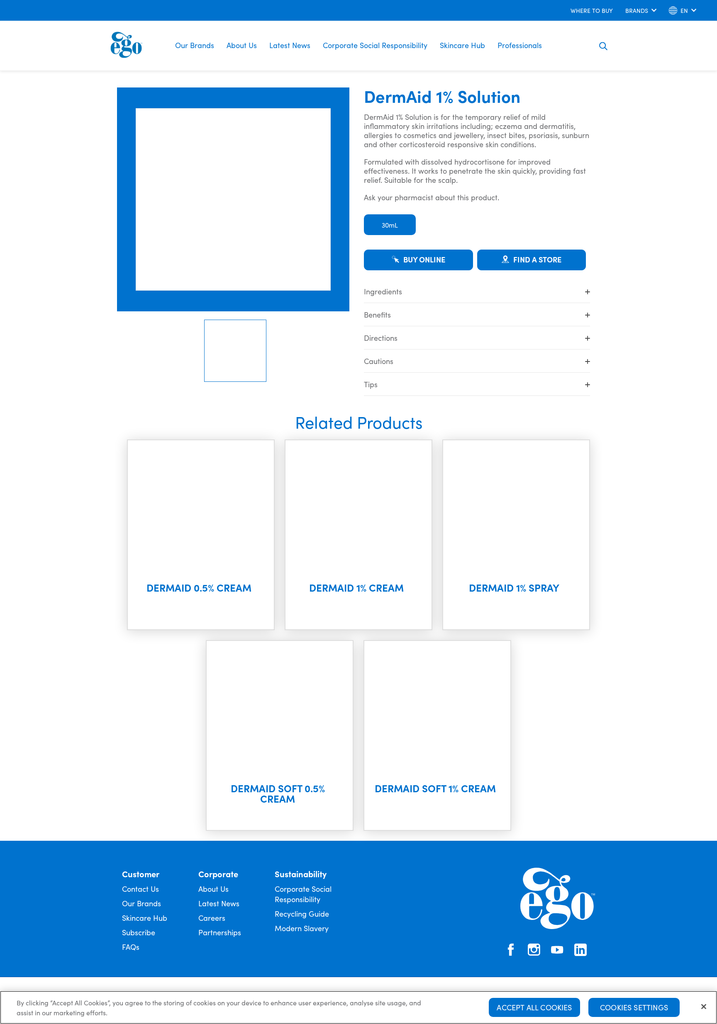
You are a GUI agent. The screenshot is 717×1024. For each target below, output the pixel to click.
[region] (358, 1007)
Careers (211, 917)
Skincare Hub (462, 45)
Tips (371, 384)
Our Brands (194, 45)
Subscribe (138, 932)
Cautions (378, 361)
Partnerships (219, 932)
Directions (381, 337)
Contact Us (140, 888)
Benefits (377, 314)
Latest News (289, 45)
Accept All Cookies (534, 1007)
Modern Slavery (302, 928)
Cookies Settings (634, 1007)
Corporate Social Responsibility (375, 45)
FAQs (130, 946)
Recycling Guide (302, 913)
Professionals (520, 45)
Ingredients (383, 291)
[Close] (704, 1006)
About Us (242, 45)
